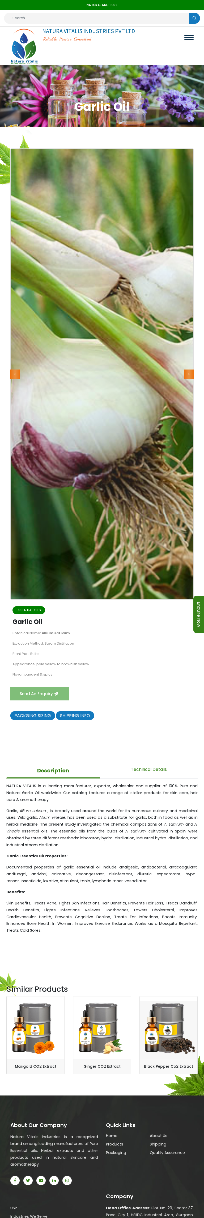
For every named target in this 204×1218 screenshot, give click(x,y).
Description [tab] (53, 770)
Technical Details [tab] (149, 769)
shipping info (75, 716)
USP (13, 1208)
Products (114, 1144)
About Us (158, 1135)
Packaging (116, 1152)
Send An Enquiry (37, 693)
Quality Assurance (167, 1152)
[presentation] (15, 374)
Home (111, 1135)
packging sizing (32, 716)
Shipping (158, 1144)
